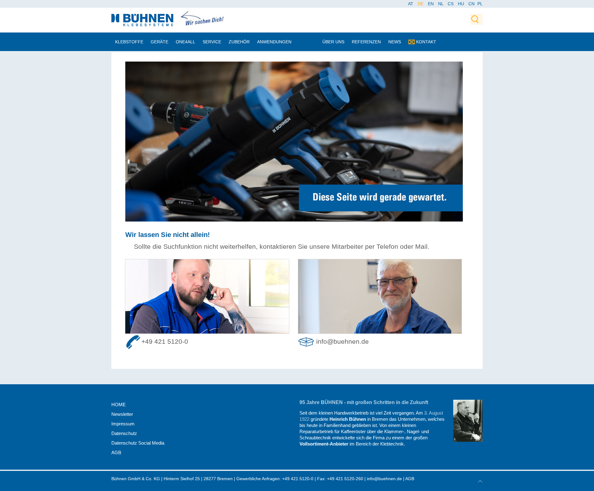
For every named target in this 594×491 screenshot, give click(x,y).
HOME (118, 404)
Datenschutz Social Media (137, 443)
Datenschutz (124, 433)
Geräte (159, 41)
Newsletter (122, 414)
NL (441, 3)
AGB (116, 452)
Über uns (333, 41)
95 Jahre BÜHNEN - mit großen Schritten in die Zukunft (363, 402)
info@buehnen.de (342, 341)
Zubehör (239, 41)
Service (212, 41)
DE (421, 3)
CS (451, 3)
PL (480, 3)
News (394, 41)
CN (472, 3)
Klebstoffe (129, 41)
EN (431, 3)
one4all (185, 41)
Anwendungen (274, 41)
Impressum (123, 423)
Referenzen (366, 41)
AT (411, 3)
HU (461, 3)
